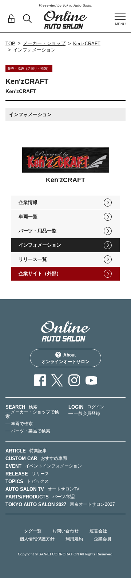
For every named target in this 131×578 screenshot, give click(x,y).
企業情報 (28, 202)
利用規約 (74, 539)
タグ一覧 (32, 531)
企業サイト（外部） (40, 273)
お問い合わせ (65, 531)
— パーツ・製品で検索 (27, 431)
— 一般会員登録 (84, 413)
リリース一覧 (33, 259)
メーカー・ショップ (44, 43)
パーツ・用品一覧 (37, 231)
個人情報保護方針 (37, 539)
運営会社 (98, 531)
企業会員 (102, 539)
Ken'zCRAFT (86, 43)
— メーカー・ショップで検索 (32, 414)
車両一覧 (28, 216)
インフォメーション (40, 245)
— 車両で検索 (19, 423)
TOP (10, 43)
